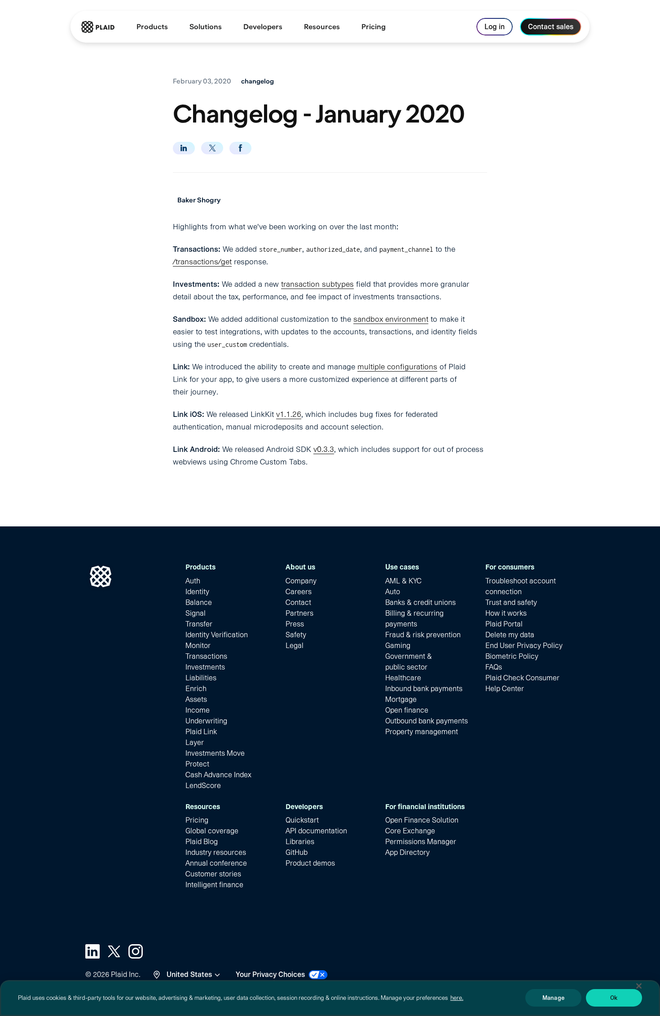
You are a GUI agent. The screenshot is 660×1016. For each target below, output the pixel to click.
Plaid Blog (201, 841)
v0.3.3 (323, 449)
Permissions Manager (420, 841)
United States (189, 974)
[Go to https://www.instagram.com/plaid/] (135, 951)
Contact (298, 602)
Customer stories (213, 874)
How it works (506, 613)
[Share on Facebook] (240, 148)
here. (456, 997)
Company (301, 581)
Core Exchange (410, 831)
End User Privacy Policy (524, 645)
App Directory (407, 852)
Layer (194, 742)
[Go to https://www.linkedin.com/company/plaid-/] (92, 951)
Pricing (196, 820)
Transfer (198, 624)
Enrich (196, 688)
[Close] (639, 986)
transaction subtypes (317, 284)
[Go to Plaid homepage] (97, 27)
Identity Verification (216, 635)
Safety (296, 635)
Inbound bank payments (423, 688)
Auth (192, 581)
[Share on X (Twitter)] (212, 148)
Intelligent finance (214, 884)
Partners (299, 613)
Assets (196, 699)
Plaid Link (201, 731)
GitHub (297, 852)
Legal (295, 645)
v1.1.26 (288, 414)
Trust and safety (511, 602)
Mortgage (401, 699)
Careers (299, 591)
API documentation (316, 831)
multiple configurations (397, 366)
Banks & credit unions (420, 602)
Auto (392, 591)
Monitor (198, 645)
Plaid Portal (504, 624)
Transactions (206, 656)
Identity (197, 591)
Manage (553, 997)
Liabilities (200, 678)
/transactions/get (202, 261)
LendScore (203, 785)
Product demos (310, 863)
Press (295, 624)
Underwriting (206, 721)
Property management (421, 731)
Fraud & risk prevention (423, 635)
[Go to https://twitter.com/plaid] (114, 951)
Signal (195, 613)
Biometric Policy (511, 656)
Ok (613, 997)
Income (197, 710)
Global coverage (211, 831)
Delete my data (509, 635)
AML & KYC (403, 581)
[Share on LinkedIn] (184, 148)
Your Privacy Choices (270, 974)
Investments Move (215, 753)
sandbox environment (390, 319)
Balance (198, 602)
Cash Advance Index (218, 775)
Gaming (397, 645)
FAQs (493, 667)
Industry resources (215, 852)
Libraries (300, 841)
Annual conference (216, 863)
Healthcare (403, 678)
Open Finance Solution (421, 820)
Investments (205, 667)
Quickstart (302, 820)
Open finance (406, 710)
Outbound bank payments (426, 721)
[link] (373, 27)
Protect (197, 764)
